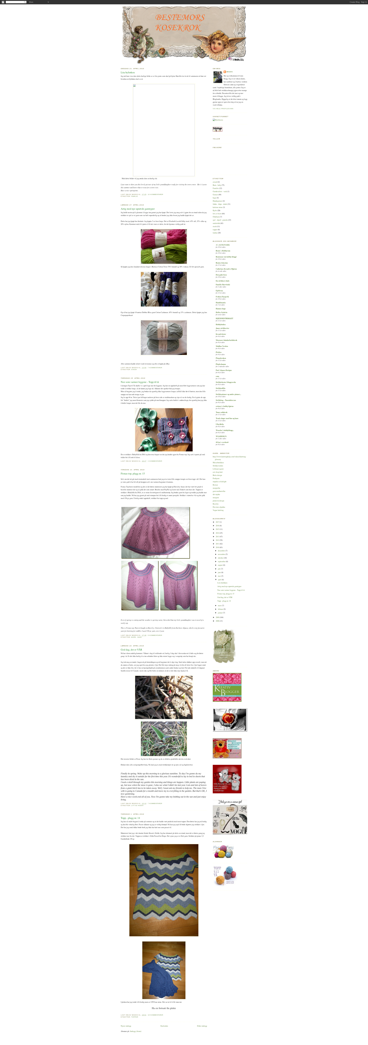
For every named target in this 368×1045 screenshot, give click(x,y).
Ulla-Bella (220, 424)
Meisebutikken (218, 462)
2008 (218, 621)
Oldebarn (216, 217)
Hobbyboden (221, 324)
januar (220, 612)
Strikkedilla (220, 388)
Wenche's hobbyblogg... (225, 430)
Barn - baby (136, 637)
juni (219, 572)
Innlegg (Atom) (135, 1031)
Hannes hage (221, 308)
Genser (215, 194)
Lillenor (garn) (218, 469)
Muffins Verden (222, 346)
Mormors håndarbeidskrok (226, 340)
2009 (218, 617)
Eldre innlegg (202, 1026)
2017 (218, 522)
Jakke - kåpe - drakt (220, 204)
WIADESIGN (221, 436)
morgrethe (216, 488)
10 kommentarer (155, 194)
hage (214, 198)
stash (134, 369)
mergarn (216, 497)
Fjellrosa (219, 290)
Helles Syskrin (221, 312)
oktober (221, 558)
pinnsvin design (218, 500)
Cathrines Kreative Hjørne (226, 269)
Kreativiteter (221, 334)
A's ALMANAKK (223, 244)
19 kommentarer (155, 1015)
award (215, 182)
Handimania (221, 302)
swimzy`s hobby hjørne (225, 406)
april (220, 579)
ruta (217, 376)
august (220, 565)
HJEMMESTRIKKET (224, 318)
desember (221, 550)
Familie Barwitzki (223, 284)
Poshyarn (216, 478)
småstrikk (216, 223)
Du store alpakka (219, 507)
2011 (218, 544)
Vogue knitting (218, 510)
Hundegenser (217, 201)
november (222, 554)
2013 (218, 536)
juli (219, 569)
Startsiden (164, 1026)
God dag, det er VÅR (131, 649)
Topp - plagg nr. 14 (130, 818)
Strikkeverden (218, 465)
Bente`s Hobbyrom (223, 250)
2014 (218, 533)
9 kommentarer (155, 635)
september (222, 561)
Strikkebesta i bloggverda (226, 382)
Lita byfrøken (128, 72)
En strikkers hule (222, 280)
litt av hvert (137, 805)
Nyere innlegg (126, 1026)
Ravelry (215, 504)
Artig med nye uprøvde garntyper (138, 208)
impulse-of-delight (219, 481)
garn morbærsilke (219, 491)
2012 (218, 540)
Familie (134, 196)
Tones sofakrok (221, 412)
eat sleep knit (218, 472)
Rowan (215, 485)
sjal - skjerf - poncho (220, 220)
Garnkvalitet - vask (220, 191)
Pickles (219, 352)
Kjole (215, 210)
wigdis (230, 72)
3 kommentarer (155, 461)
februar (221, 609)
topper (134, 1017)
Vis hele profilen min (223, 108)
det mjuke (216, 494)
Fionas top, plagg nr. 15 (133, 473)
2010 (218, 547)
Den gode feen (221, 274)
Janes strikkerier (222, 328)
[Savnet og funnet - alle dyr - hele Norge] (218, 120)
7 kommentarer (155, 367)
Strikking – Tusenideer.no (226, 400)
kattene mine (217, 207)
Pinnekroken (221, 358)
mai (219, 576)
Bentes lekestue (222, 262)
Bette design (217, 475)
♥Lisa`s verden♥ (222, 442)
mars (220, 605)
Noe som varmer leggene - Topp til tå (140, 382)
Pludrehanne (221, 364)
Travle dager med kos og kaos (227, 418)
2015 (218, 529)
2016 (218, 525)
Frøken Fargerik (222, 296)
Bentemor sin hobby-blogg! (226, 256)
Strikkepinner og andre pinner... (228, 394)
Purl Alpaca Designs (224, 370)
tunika (215, 233)
